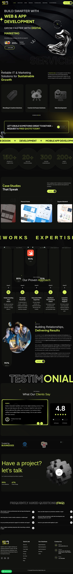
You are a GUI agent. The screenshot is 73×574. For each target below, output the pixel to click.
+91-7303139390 (61, 558)
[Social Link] (2, 558)
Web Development (36, 108)
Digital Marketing (41, 544)
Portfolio (24, 551)
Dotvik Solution (62, 201)
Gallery (24, 558)
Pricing (24, 553)
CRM (39, 553)
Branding (40, 551)
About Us (25, 544)
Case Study (25, 549)
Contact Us (25, 546)
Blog (24, 560)
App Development (42, 549)
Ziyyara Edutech (26, 201)
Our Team (25, 556)
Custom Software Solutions (12, 108)
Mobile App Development (61, 108)
